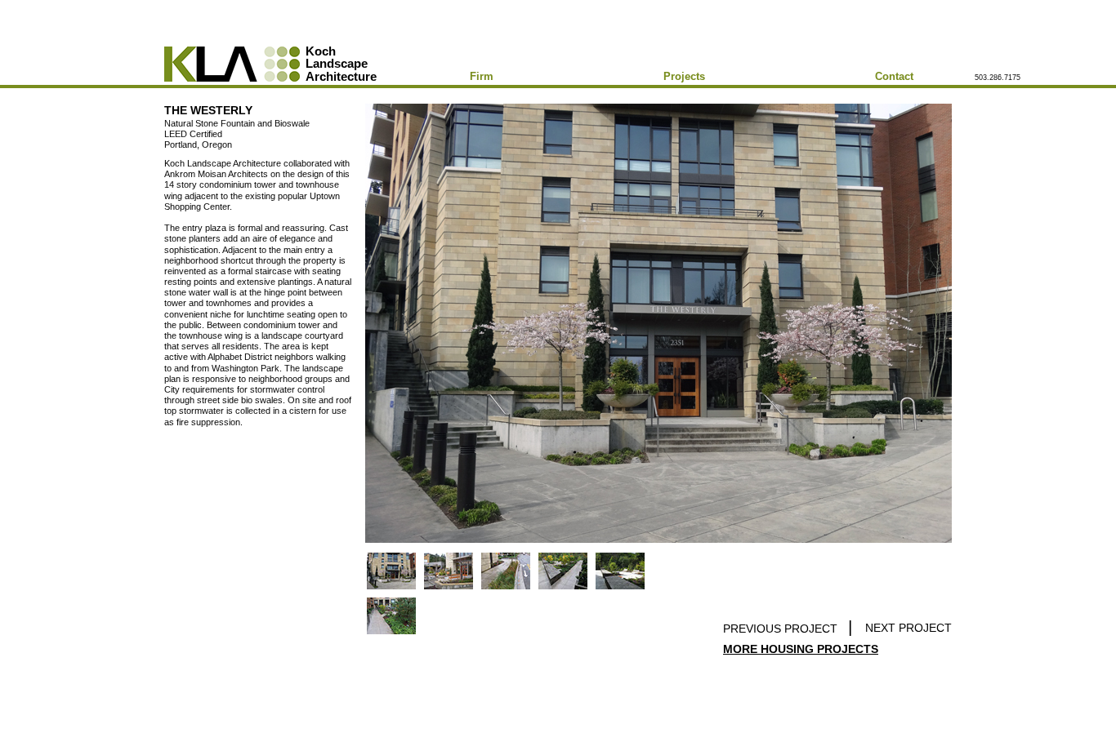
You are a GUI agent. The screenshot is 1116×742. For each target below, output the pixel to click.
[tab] (391, 571)
